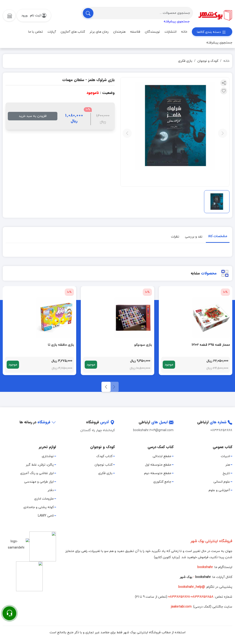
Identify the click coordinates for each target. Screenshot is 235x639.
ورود (24, 15)
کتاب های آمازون (73, 32)
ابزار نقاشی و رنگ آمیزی (37, 473)
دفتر (51, 490)
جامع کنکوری (162, 482)
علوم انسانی (221, 482)
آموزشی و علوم (219, 490)
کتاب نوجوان (103, 465)
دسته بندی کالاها (209, 32)
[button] (106, 387)
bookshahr (203, 577)
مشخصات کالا (217, 236)
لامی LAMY (46, 516)
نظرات (175, 237)
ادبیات (225, 456)
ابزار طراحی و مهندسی (39, 482)
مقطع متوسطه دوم (157, 473)
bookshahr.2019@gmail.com (153, 430)
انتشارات (170, 32)
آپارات (52, 32)
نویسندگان (152, 32)
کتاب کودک (104, 456)
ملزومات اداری (44, 499)
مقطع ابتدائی (162, 456)
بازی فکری (185, 61)
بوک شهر (186, 577)
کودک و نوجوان (207, 61)
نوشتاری (48, 456)
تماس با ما (35, 32)
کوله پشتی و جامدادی (38, 507)
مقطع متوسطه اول (158, 465)
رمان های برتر (99, 32)
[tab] (217, 237)
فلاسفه (135, 32)
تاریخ (226, 473)
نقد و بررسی (193, 237)
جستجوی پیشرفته (177, 21)
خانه (184, 32)
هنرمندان (119, 32)
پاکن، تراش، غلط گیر (40, 465)
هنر (227, 465)
